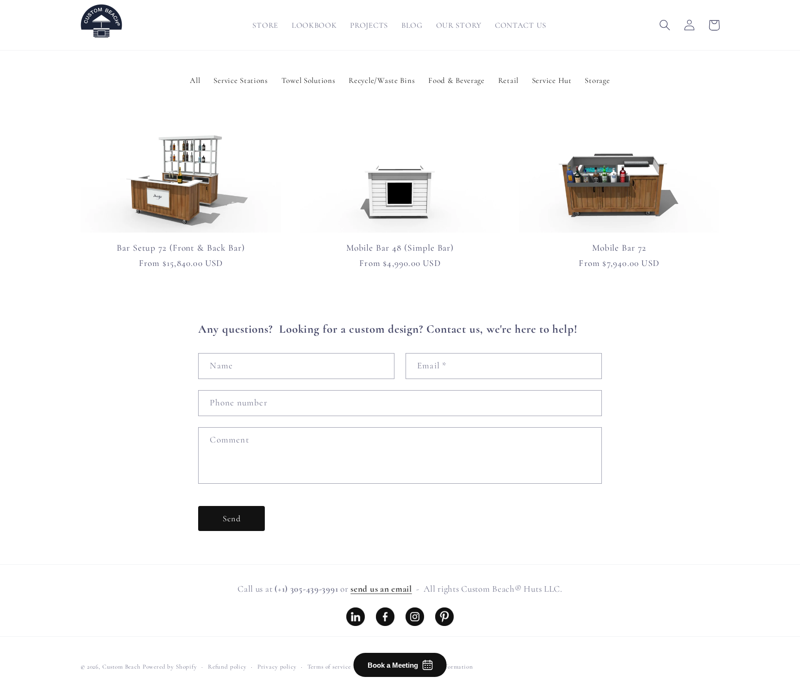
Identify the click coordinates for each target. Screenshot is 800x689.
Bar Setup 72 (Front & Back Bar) (181, 247)
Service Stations (240, 80)
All (195, 80)
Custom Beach (121, 666)
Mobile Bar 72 (619, 247)
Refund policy (227, 666)
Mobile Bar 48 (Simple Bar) (400, 247)
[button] (665, 25)
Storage (597, 80)
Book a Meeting (393, 665)
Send (232, 518)
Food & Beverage (456, 80)
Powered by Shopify (170, 666)
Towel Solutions (308, 80)
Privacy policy (277, 666)
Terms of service (329, 666)
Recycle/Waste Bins (382, 80)
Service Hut (552, 80)
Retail (508, 80)
